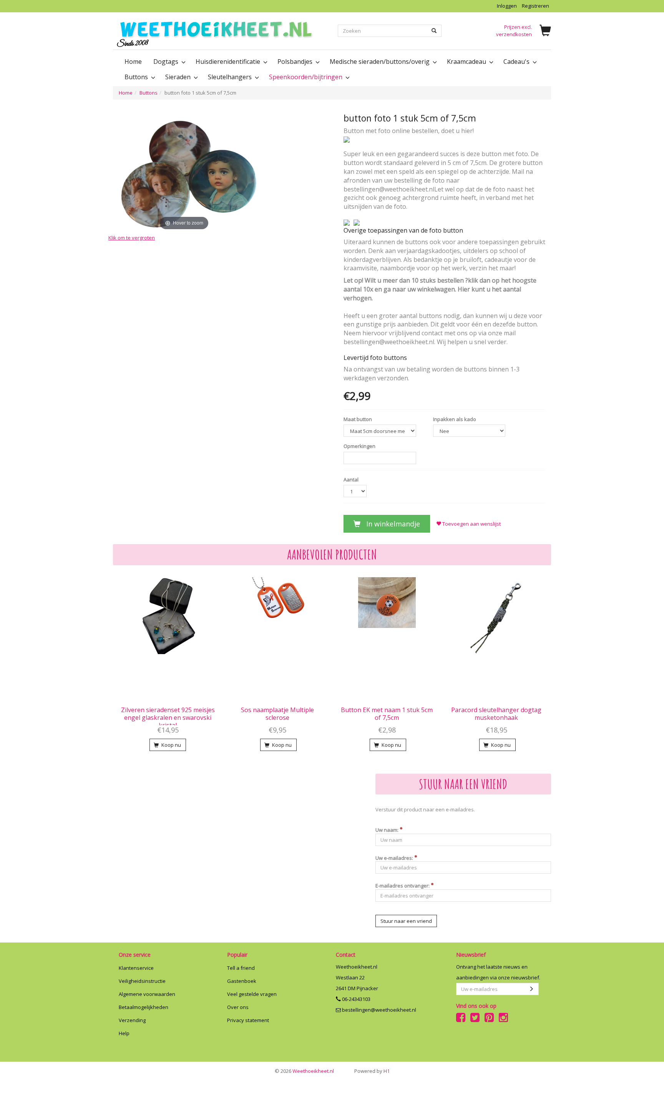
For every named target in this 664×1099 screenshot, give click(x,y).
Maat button (358, 419)
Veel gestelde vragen (252, 994)
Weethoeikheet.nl (304, 1070)
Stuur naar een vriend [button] (406, 920)
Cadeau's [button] (517, 61)
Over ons (238, 1007)
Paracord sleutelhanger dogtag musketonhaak (496, 714)
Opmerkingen (359, 446)
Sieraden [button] (178, 77)
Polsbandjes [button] (295, 61)
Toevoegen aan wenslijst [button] (471, 523)
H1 (372, 1070)
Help (124, 1033)
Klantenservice (136, 967)
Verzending (132, 1020)
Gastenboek (241, 980)
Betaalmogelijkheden (143, 1007)
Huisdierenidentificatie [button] (229, 61)
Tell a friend (241, 967)
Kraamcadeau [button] (467, 61)
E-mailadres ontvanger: (403, 885)
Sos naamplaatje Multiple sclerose (277, 714)
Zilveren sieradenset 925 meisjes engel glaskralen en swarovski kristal (168, 717)
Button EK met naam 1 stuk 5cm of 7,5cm (387, 714)
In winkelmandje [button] (392, 523)
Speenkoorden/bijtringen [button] (306, 77)
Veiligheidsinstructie (142, 980)
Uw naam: (387, 829)
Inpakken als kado (454, 419)
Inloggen (507, 5)
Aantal (351, 479)
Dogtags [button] (166, 61)
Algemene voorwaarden (147, 994)
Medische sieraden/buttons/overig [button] (380, 61)
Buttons (148, 92)
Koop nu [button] (170, 744)
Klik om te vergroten (131, 237)
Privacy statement (248, 1020)
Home (133, 61)
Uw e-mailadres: (394, 857)
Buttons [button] (136, 77)
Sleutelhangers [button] (230, 77)
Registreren (535, 5)
